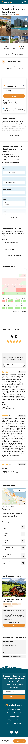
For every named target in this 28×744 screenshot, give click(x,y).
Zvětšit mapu (20, 490)
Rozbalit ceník (14, 217)
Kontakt (14, 727)
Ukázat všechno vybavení (14, 255)
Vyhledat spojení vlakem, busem (9, 508)
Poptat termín (14, 96)
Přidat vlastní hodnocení (14, 365)
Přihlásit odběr (14, 697)
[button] (14, 494)
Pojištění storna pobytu (14, 723)
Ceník (20, 102)
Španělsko (5, 14)
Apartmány (15, 6)
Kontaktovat (20, 109)
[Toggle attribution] (25, 503)
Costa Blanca (7, 6)
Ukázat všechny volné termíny (14, 316)
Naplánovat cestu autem (8, 506)
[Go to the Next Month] (25, 269)
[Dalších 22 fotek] (14, 587)
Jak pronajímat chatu (14, 720)
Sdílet (7, 54)
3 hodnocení (22, 48)
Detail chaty (14, 625)
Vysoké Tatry (10, 601)
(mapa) (18, 14)
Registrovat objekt (14, 716)
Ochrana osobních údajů (14, 713)
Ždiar (5, 601)
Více (11, 619)
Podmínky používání (14, 709)
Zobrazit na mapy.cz (6, 509)
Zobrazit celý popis (14, 135)
